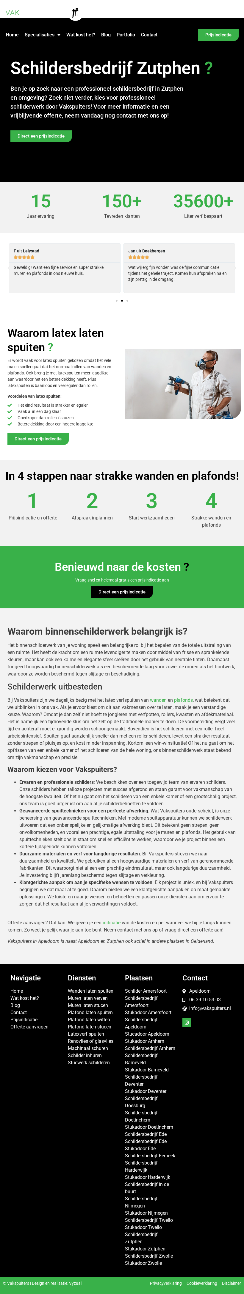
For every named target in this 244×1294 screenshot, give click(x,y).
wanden (158, 700)
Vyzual (75, 1283)
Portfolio (126, 35)
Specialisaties (39, 35)
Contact (149, 35)
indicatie (112, 923)
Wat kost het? (80, 35)
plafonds (183, 700)
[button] (9, 268)
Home (12, 35)
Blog (106, 35)
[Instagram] (186, 1022)
